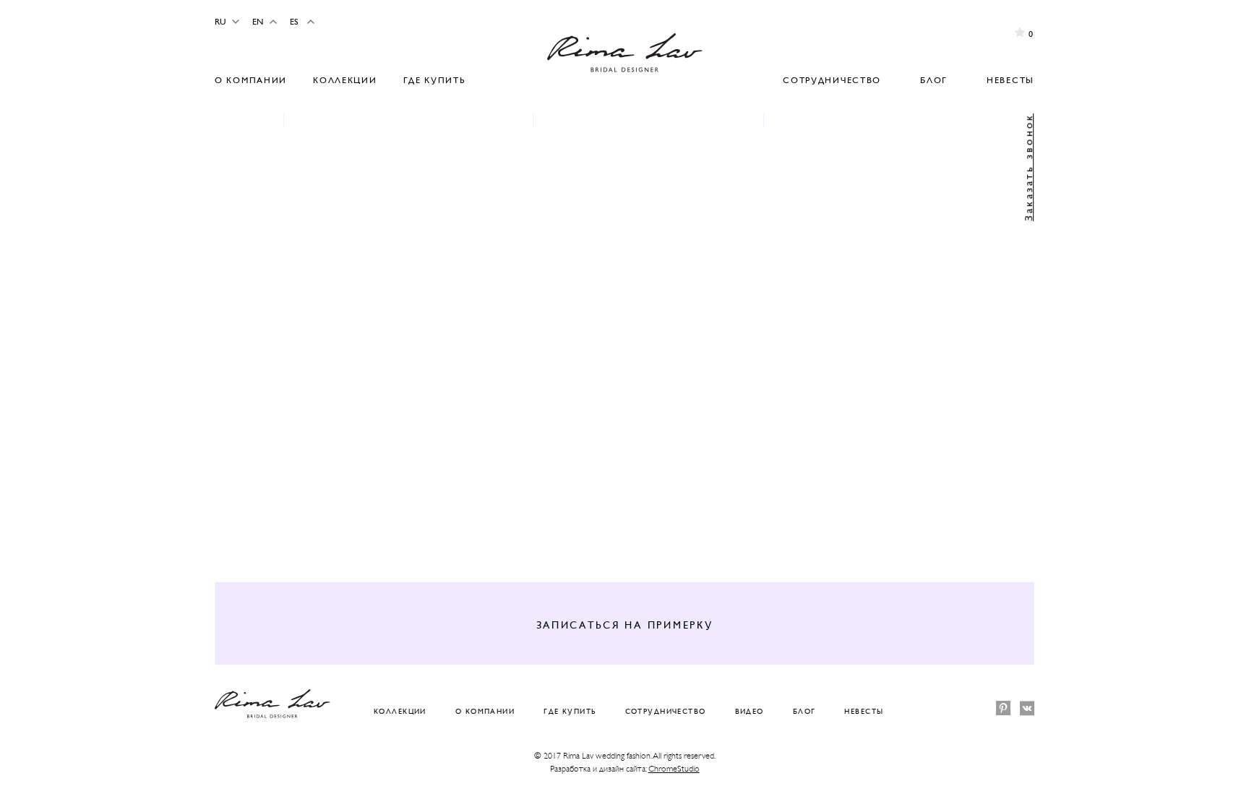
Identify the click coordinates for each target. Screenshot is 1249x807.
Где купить (434, 80)
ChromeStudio (674, 769)
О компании (251, 80)
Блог (934, 80)
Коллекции (345, 80)
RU (220, 22)
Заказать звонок (1028, 167)
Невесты (1010, 80)
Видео (749, 711)
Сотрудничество (832, 80)
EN (257, 22)
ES (294, 22)
